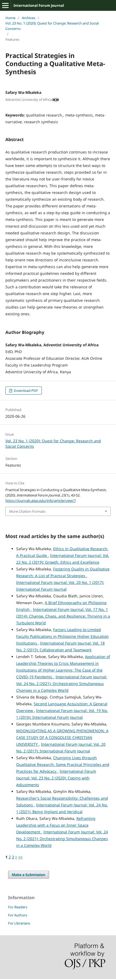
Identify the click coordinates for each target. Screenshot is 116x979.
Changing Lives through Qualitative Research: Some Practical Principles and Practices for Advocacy (62, 764)
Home (10, 17)
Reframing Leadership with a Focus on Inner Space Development (55, 825)
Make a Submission (28, 874)
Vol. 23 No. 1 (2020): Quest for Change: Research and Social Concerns (52, 26)
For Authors (17, 915)
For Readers (17, 907)
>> (20, 857)
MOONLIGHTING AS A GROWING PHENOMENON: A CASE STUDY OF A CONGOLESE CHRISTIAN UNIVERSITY (62, 737)
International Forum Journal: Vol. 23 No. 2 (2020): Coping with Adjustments (56, 778)
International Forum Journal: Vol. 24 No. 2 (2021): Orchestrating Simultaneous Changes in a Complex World (61, 683)
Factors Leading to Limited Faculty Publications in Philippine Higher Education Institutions (62, 636)
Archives (28, 17)
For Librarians (19, 923)
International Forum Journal (38, 5)
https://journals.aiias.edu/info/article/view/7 (40, 500)
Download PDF (25, 390)
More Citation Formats (27, 511)
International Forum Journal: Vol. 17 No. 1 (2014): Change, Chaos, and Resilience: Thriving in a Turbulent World (63, 616)
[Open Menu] (5, 5)
